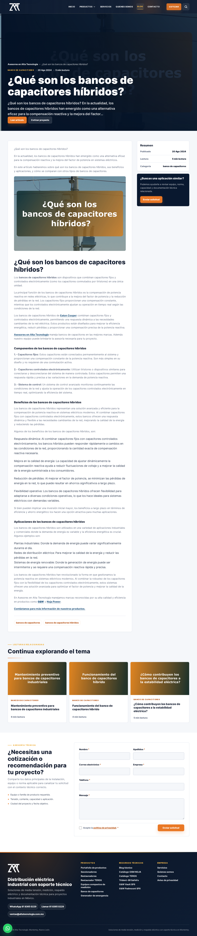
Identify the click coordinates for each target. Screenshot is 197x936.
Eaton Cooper (68, 315)
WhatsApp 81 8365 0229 (23, 906)
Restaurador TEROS (91, 880)
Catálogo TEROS (128, 876)
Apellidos (139, 749)
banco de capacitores (21, 70)
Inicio (71, 7)
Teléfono (84, 780)
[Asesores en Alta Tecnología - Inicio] (15, 6)
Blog (140, 6)
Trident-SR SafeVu (129, 880)
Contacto (154, 7)
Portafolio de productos (93, 867)
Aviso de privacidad (167, 880)
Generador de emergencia (94, 895)
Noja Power (54, 601)
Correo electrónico (90, 764)
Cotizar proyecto (40, 120)
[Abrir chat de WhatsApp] (7, 928)
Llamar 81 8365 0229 (53, 906)
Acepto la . (101, 827)
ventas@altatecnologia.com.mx (27, 914)
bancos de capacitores (28, 622)
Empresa (138, 764)
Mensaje (84, 795)
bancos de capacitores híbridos (62, 622)
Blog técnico (125, 867)
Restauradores (88, 876)
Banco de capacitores (92, 891)
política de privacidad (105, 827)
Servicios (105, 7)
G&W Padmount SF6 (130, 888)
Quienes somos (124, 7)
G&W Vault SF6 (127, 884)
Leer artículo (17, 120)
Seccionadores (89, 872)
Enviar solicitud (151, 199)
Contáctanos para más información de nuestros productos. (49, 608)
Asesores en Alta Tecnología (23, 64)
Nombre (84, 749)
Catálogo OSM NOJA (130, 872)
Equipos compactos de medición (93, 886)
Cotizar (174, 7)
